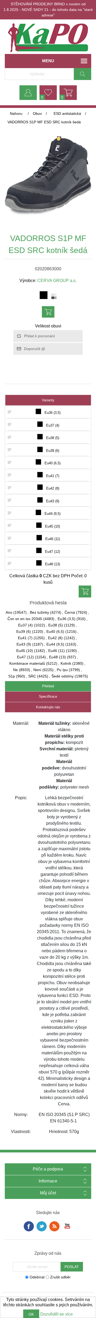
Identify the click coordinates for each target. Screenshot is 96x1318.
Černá (70, 612)
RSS (54, 1226)
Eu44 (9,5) (55, 644)
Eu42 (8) (55, 638)
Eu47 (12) (25, 657)
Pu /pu (62, 670)
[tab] (48, 686)
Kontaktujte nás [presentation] (48, 707)
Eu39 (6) (23, 631)
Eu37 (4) (25, 625)
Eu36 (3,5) (66, 619)
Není (37, 670)
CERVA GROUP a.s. (57, 280)
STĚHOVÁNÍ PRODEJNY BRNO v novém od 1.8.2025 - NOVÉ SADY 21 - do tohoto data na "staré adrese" (48, 9)
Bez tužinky (39, 612)
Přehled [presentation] (48, 686)
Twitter (42, 1226)
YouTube (67, 1226)
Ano (9, 612)
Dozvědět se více (56, 1314)
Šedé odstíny (62, 676)
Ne (15, 670)
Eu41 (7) (25, 638)
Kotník (66, 663)
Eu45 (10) (24, 651)
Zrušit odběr (60, 1277)
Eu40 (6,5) (55, 631)
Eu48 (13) (57, 657)
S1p (11, 676)
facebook (29, 1226)
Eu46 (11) (56, 651)
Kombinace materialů (27, 663)
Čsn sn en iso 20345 (24, 619)
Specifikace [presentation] (48, 696)
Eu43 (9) (24, 644)
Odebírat (37, 1277)
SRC (32, 676)
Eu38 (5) (55, 625)
